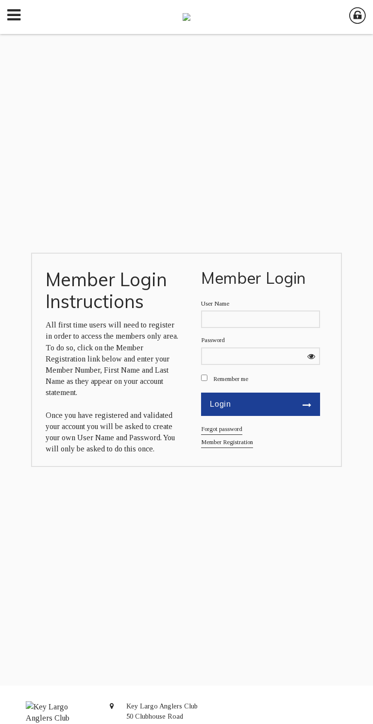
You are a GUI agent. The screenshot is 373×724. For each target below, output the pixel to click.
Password (213, 340)
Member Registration (227, 442)
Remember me (230, 379)
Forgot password (221, 429)
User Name (215, 303)
